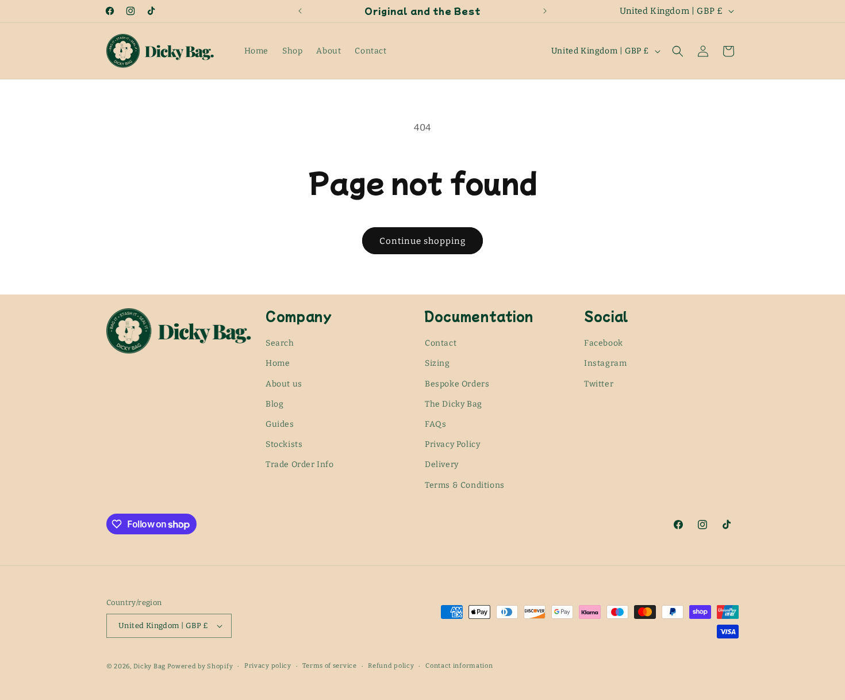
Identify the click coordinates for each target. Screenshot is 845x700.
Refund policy (391, 666)
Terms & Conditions (465, 485)
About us (284, 384)
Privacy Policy (452, 444)
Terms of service (329, 666)
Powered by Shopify (200, 666)
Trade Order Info (300, 464)
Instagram (605, 364)
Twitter (598, 384)
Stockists (284, 444)
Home (278, 364)
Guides (280, 424)
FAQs (435, 424)
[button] (677, 51)
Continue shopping (422, 241)
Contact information (459, 666)
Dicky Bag (149, 666)
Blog (274, 404)
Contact (440, 343)
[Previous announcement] (300, 11)
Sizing (437, 364)
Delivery (442, 464)
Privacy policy (267, 666)
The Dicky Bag (453, 404)
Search (280, 343)
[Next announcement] (545, 11)
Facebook (603, 343)
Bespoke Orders (457, 384)
